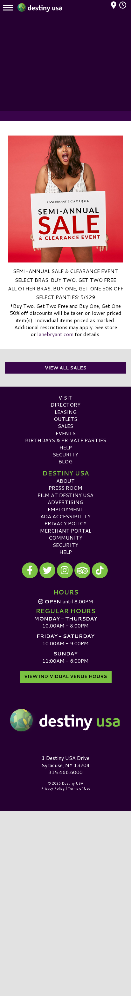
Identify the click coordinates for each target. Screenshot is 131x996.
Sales (65, 425)
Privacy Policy (65, 523)
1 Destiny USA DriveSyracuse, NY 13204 (66, 761)
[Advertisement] (65, 63)
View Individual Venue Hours (65, 676)
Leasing (66, 411)
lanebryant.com (55, 334)
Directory (65, 404)
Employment (66, 509)
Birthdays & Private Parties (65, 440)
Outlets (65, 418)
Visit (65, 397)
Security (65, 454)
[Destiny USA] (65, 720)
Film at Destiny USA (65, 495)
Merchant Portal (65, 530)
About (65, 480)
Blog (65, 461)
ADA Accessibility (65, 516)
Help (65, 447)
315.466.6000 (65, 772)
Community (65, 537)
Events (66, 433)
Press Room (65, 487)
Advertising (65, 502)
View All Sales (65, 368)
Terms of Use (79, 788)
